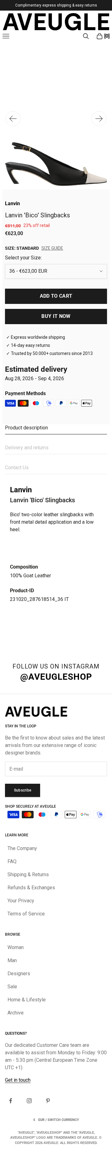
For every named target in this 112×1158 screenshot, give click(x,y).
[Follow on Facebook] (10, 1101)
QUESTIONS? (16, 1033)
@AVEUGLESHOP (56, 677)
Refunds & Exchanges (31, 888)
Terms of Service (26, 914)
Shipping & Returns (28, 874)
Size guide (52, 248)
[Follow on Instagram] (29, 1101)
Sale (12, 987)
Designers (18, 973)
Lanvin (12, 203)
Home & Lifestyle (26, 1000)
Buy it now (55, 316)
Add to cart (56, 296)
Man (12, 960)
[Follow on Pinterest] (48, 1101)
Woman (15, 947)
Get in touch (17, 1080)
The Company (22, 848)
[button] (98, 118)
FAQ (11, 861)
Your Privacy (20, 901)
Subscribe (22, 790)
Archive (15, 1013)
